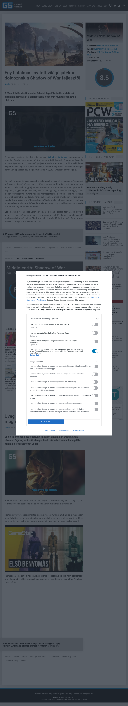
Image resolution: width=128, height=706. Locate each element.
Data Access (64, 430)
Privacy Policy (78, 430)
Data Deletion (49, 430)
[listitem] (64, 318)
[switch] (95, 324)
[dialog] (64, 353)
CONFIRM (46, 421)
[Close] (107, 275)
